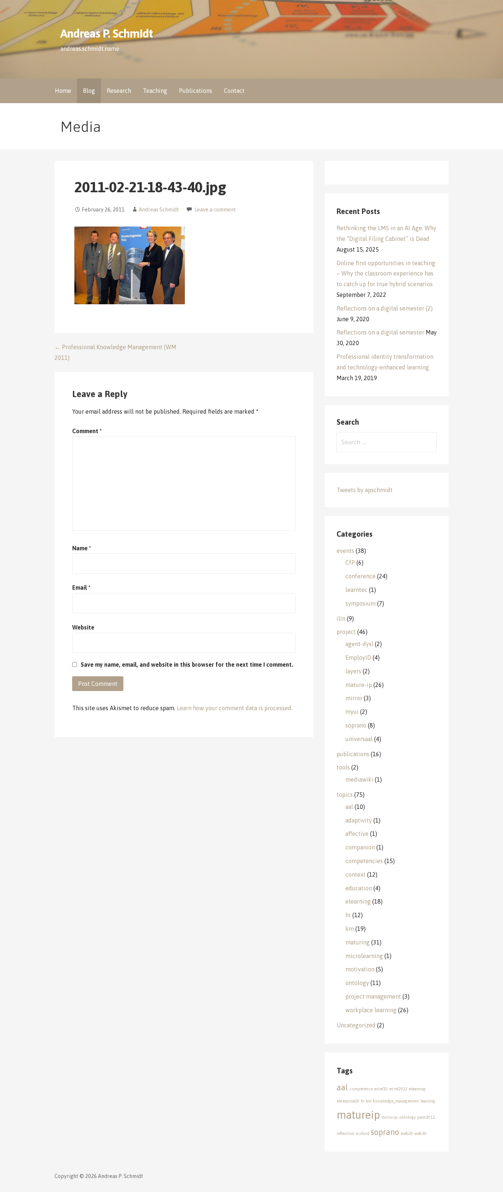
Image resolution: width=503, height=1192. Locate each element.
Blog (89, 90)
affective (357, 833)
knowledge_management (396, 1101)
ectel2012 (398, 1089)
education (358, 888)
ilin (341, 618)
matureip (358, 1115)
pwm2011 (426, 1117)
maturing (357, 942)
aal (349, 806)
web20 (407, 1133)
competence (361, 1089)
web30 (420, 1133)
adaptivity (358, 820)
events (345, 550)
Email (81, 587)
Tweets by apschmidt (365, 490)
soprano (355, 725)
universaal (359, 739)
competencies (364, 861)
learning (428, 1101)
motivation (359, 969)
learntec (356, 589)
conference (360, 576)
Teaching (155, 90)
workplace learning (371, 1010)
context (355, 874)
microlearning (364, 956)
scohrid (362, 1133)
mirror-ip (389, 1117)
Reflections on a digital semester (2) (385, 308)
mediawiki (359, 779)
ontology (357, 982)
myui (352, 711)
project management (373, 996)
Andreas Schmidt (159, 210)
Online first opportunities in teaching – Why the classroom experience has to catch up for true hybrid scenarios (386, 274)
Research (119, 90)
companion (360, 847)
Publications (195, 90)
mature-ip (358, 684)
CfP (350, 562)
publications (353, 754)
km (349, 928)
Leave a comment (215, 210)
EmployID (358, 657)
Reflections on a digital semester (380, 332)
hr (348, 915)
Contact (234, 90)
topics (345, 794)
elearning (358, 901)
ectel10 (381, 1089)
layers (353, 671)
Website (83, 627)
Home (63, 90)
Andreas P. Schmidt (106, 33)
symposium (360, 603)
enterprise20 (348, 1101)
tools (343, 767)
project (346, 631)
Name (81, 548)
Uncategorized (356, 1025)
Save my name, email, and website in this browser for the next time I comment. (187, 664)
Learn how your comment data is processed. (234, 708)
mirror (353, 698)
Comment (87, 431)
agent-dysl (359, 644)
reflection (345, 1133)
